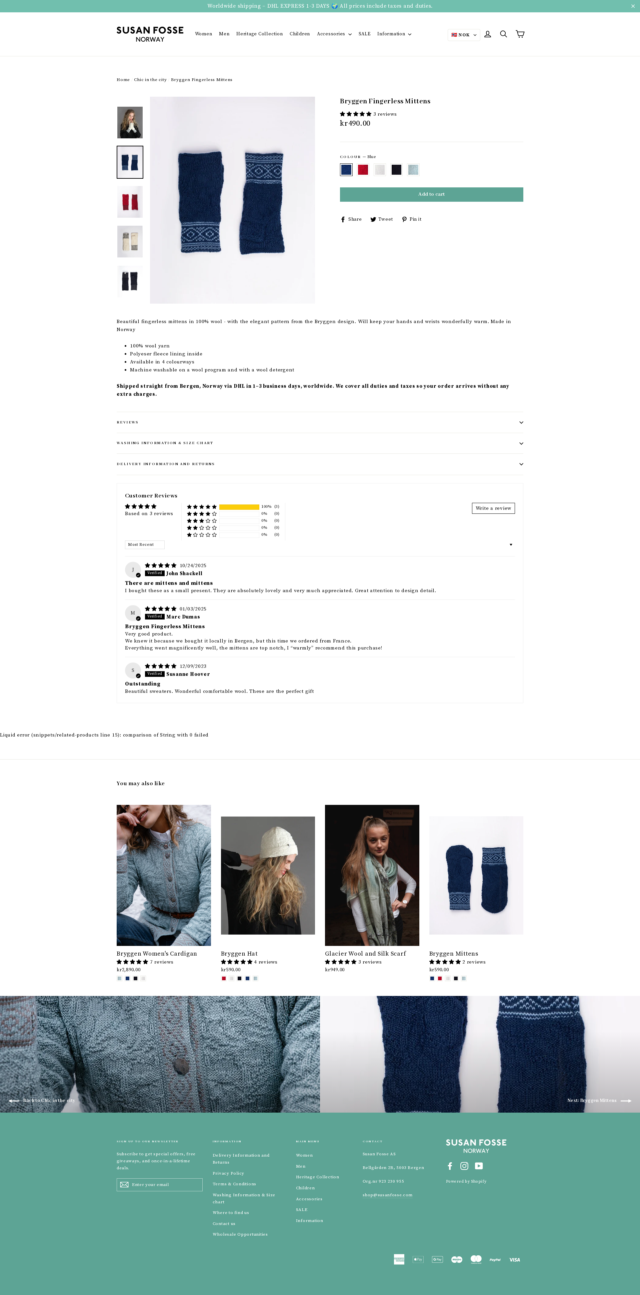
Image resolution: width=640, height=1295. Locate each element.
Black (396, 169)
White (380, 169)
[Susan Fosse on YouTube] (479, 1166)
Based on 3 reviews (149, 513)
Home (123, 79)
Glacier (413, 169)
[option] (232, 200)
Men (224, 34)
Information (391, 34)
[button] (356, 114)
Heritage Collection (259, 34)
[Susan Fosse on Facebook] (450, 1166)
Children (300, 34)
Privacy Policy (229, 1173)
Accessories (332, 34)
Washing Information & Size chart (165, 443)
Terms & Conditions (235, 1184)
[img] (161, 565)
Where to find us (231, 1212)
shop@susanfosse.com (388, 1195)
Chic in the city (150, 79)
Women (203, 34)
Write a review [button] (494, 508)
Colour (358, 156)
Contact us (224, 1223)
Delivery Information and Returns (166, 464)
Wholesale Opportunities (240, 1234)
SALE (365, 34)
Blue (346, 169)
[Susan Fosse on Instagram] (464, 1166)
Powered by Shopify (466, 1181)
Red (363, 169)
